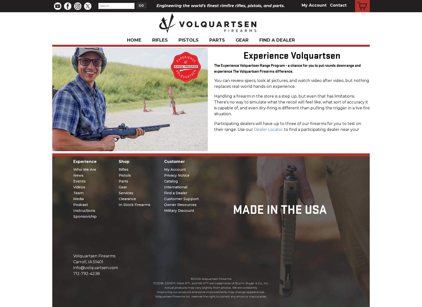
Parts (217, 40)
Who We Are (84, 169)
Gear (242, 40)
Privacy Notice (177, 175)
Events (79, 181)
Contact (338, 5)
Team (78, 193)
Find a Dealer (277, 40)
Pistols (189, 40)
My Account (314, 5)
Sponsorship (85, 216)
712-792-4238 (86, 273)
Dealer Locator (268, 129)
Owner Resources (180, 205)
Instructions (84, 210)
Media (78, 199)
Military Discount (179, 210)
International (175, 187)
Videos (79, 187)
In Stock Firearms (134, 205)
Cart (362, 0)
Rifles (160, 40)
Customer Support (181, 199)
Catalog (171, 181)
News (78, 175)
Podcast (80, 205)
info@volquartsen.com (95, 267)
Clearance (127, 199)
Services (126, 193)
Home (134, 40)
